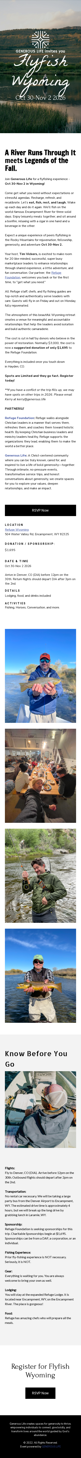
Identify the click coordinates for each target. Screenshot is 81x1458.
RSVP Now (40, 510)
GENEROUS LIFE (51, 1446)
